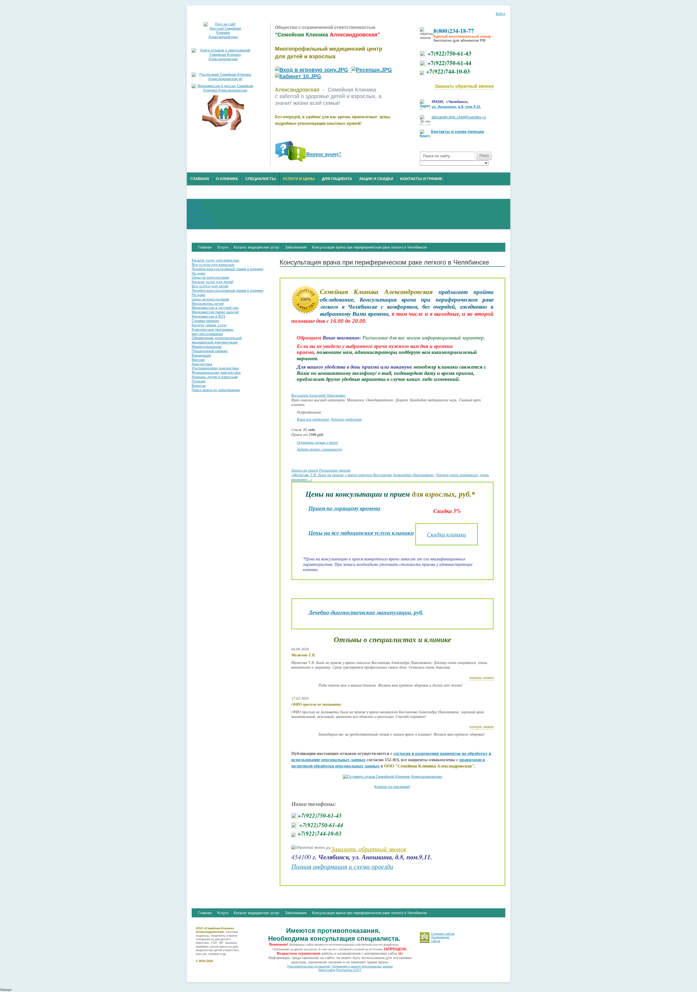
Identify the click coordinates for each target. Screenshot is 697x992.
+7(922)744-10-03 (448, 71)
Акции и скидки (376, 179)
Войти (500, 14)
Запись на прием (304, 470)
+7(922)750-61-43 (449, 53)
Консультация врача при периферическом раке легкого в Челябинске (369, 913)
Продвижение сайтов (440, 939)
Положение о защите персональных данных (362, 966)
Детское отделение (346, 419)
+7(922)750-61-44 (449, 63)
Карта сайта (327, 970)
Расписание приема (334, 470)
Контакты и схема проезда (457, 131)
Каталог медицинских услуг (257, 913)
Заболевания (296, 913)
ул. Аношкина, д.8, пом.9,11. (456, 107)
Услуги (222, 913)
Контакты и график (421, 179)
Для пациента (337, 179)
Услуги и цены (299, 179)
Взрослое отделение (313, 419)
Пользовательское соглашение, (309, 966)
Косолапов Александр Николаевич (318, 395)
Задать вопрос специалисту (319, 449)
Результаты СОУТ (348, 970)
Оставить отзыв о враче (317, 442)
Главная (199, 179)
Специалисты (260, 179)
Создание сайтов (442, 933)
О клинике (227, 179)
